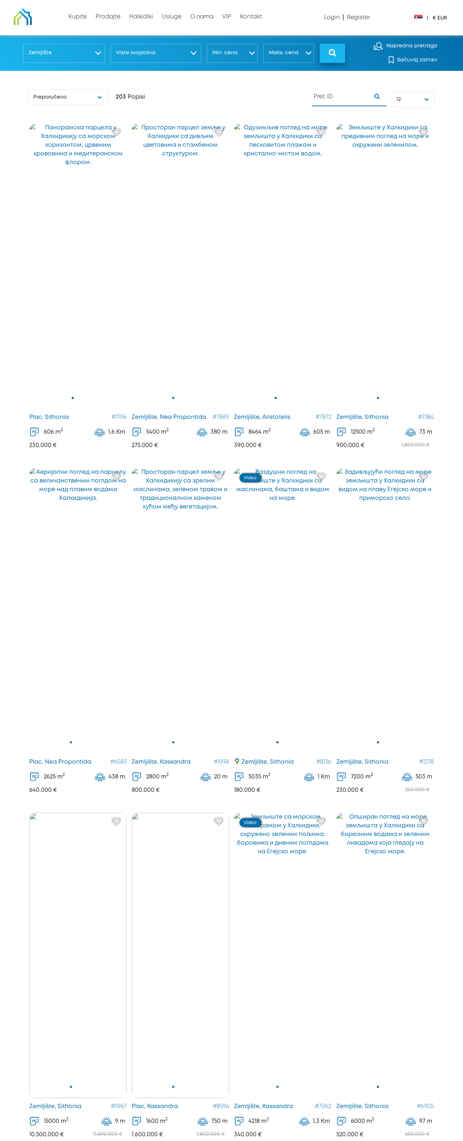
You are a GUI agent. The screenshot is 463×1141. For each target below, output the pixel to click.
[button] (64, 53)
